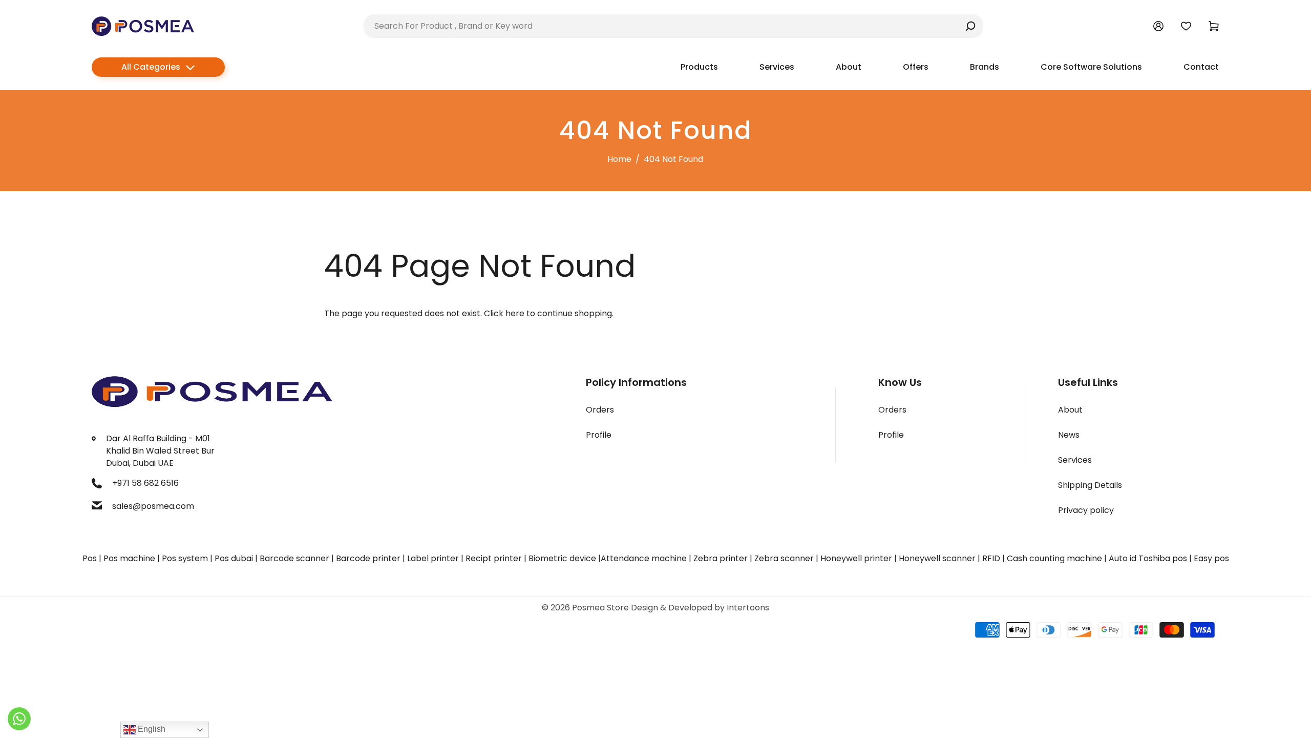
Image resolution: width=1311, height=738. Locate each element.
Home (619, 159)
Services (1075, 460)
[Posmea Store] (143, 25)
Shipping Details (1090, 485)
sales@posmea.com (153, 506)
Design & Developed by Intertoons (700, 607)
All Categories (150, 67)
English (150, 729)
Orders (600, 410)
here (514, 313)
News (1069, 435)
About (1070, 410)
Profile (598, 435)
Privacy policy (1086, 510)
